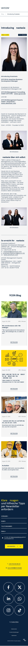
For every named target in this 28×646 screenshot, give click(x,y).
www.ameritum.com (11, 255)
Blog (2, 14)
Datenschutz (14, 629)
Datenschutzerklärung (16, 537)
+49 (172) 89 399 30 (14, 564)
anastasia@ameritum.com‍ (12, 251)
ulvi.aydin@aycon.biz (15, 568)
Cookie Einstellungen (14, 632)
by (14, 622)
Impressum (14, 635)
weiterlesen (14, 342)
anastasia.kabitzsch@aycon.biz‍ (14, 253)
